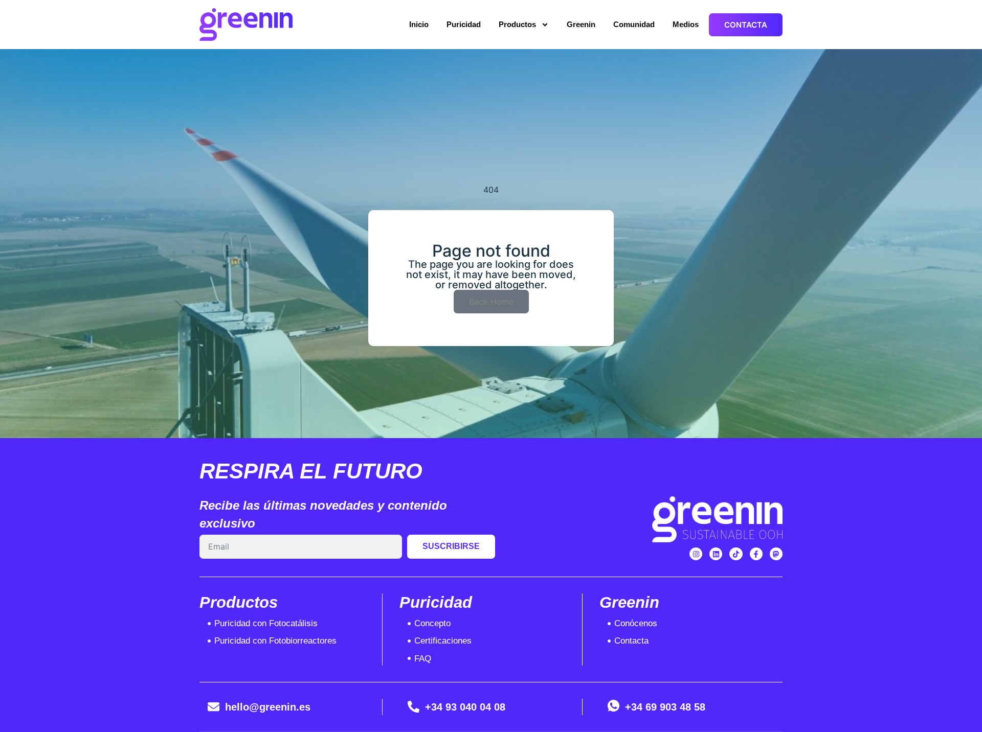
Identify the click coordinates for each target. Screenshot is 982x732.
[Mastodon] (776, 553)
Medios (686, 24)
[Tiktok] (735, 553)
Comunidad (634, 24)
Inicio (419, 24)
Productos (517, 24)
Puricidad (464, 24)
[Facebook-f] (756, 553)
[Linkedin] (715, 553)
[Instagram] (695, 553)
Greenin (581, 24)
